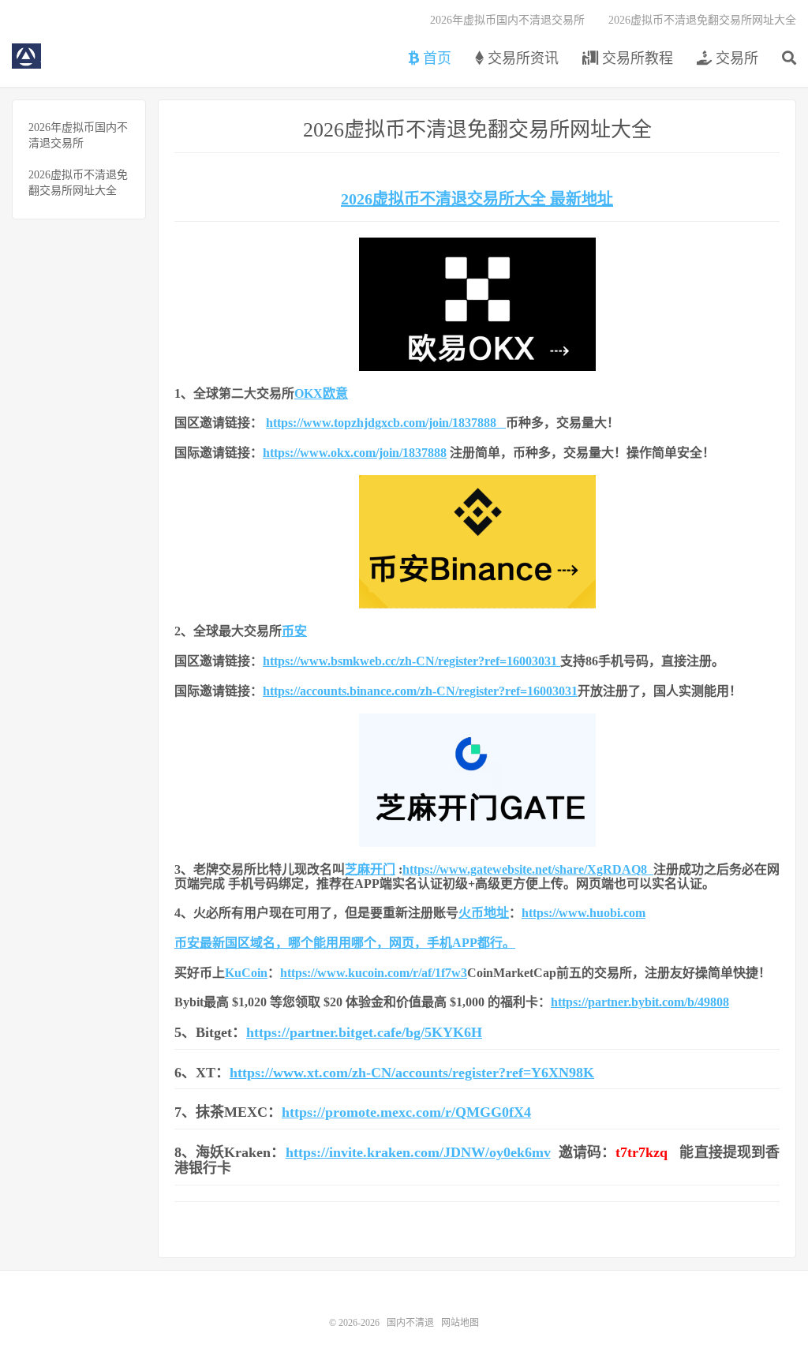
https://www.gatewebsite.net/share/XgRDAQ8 (527, 869)
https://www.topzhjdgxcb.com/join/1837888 (386, 422)
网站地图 (460, 1322)
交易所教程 (635, 58)
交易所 (735, 58)
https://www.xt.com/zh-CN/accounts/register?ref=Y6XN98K (412, 1072)
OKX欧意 (321, 393)
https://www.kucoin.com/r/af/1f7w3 (373, 972)
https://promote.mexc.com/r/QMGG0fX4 (406, 1112)
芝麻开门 (370, 869)
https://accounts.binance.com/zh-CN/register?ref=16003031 (420, 691)
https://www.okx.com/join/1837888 (355, 452)
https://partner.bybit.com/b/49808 (640, 1002)
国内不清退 (26, 56)
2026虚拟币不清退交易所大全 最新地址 (477, 199)
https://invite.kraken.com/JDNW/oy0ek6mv (418, 1152)
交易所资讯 (521, 58)
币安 (294, 631)
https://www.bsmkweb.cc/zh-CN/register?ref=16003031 (410, 661)
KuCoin (246, 972)
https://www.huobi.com (583, 912)
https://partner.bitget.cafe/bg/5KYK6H (364, 1032)
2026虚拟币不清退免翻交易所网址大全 (702, 20)
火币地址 (483, 912)
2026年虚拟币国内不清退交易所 (507, 20)
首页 (435, 58)
